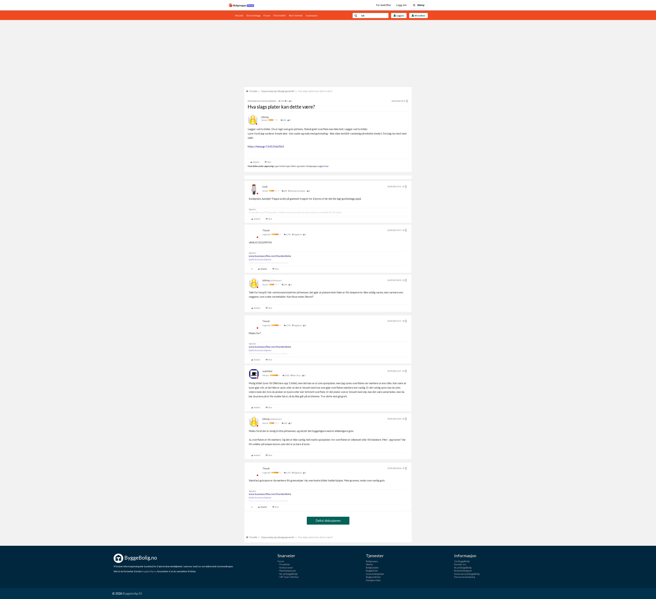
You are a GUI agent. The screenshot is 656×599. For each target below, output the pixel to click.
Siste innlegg (253, 15)
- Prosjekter (284, 564)
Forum (267, 15)
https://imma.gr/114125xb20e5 (266, 146)
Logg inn (401, 5)
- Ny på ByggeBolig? (288, 574)
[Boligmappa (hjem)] (241, 5)
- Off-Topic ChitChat (288, 577)
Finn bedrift (280, 15)
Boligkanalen (372, 567)
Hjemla (369, 564)
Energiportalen (373, 580)
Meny (421, 5)
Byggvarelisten (373, 577)
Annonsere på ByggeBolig (467, 574)
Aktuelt (239, 15)
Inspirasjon (311, 15)
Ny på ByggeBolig (463, 567)
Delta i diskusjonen (328, 520)
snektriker (267, 371)
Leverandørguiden (375, 574)
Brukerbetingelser (463, 570)
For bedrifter (383, 5)
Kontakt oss (460, 564)
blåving (265, 117)
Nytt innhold (295, 15)
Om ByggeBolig (461, 561)
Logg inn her (323, 166)
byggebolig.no (149, 571)
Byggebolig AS (132, 593)
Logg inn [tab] (400, 15)
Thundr (266, 230)
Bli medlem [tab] (419, 15)
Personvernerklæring (464, 577)
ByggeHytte (372, 570)
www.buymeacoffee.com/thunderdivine (270, 255)
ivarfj (264, 186)
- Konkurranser (285, 567)
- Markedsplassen (287, 570)
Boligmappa (372, 561)
